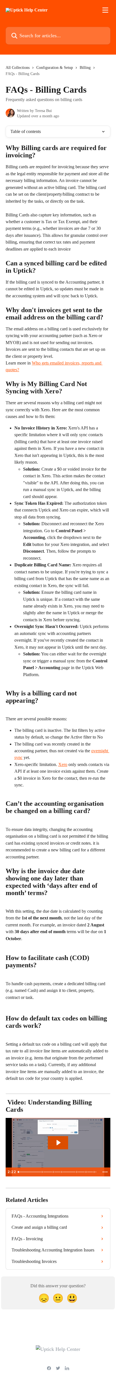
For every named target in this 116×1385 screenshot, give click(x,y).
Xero (62, 764)
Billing (85, 68)
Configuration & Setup (54, 68)
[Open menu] (105, 10)
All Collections (18, 68)
